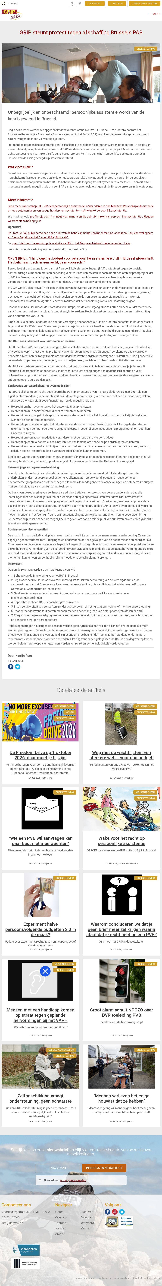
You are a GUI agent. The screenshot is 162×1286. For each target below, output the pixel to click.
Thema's (60, 1223)
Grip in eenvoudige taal (145, 3)
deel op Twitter (17, 666)
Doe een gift (96, 3)
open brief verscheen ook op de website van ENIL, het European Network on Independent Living (71, 243)
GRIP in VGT (117, 3)
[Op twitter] (122, 1212)
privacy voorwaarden (73, 1180)
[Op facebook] (107, 1212)
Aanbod (60, 1228)
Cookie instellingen (122, 1278)
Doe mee (87, 1212)
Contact (86, 1228)
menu (156, 14)
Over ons (61, 1217)
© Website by (146, 1278)
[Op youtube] (115, 1212)
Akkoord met (65, 1180)
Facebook (79, 3)
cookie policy (105, 1278)
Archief (60, 1234)
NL (72, 3)
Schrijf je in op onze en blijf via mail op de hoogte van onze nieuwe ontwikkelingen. (81, 1152)
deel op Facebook (10, 666)
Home (59, 1212)
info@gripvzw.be (12, 1223)
